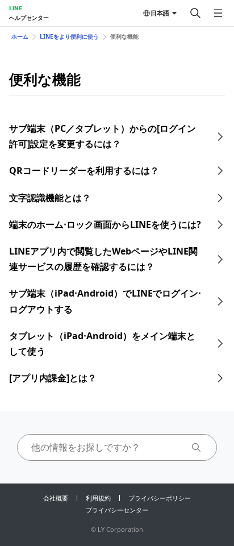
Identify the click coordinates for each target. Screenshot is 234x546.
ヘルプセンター (29, 18)
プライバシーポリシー (159, 498)
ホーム (19, 36)
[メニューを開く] (218, 13)
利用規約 (98, 498)
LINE (15, 8)
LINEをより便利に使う (69, 36)
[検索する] (195, 13)
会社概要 (55, 498)
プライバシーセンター (117, 510)
